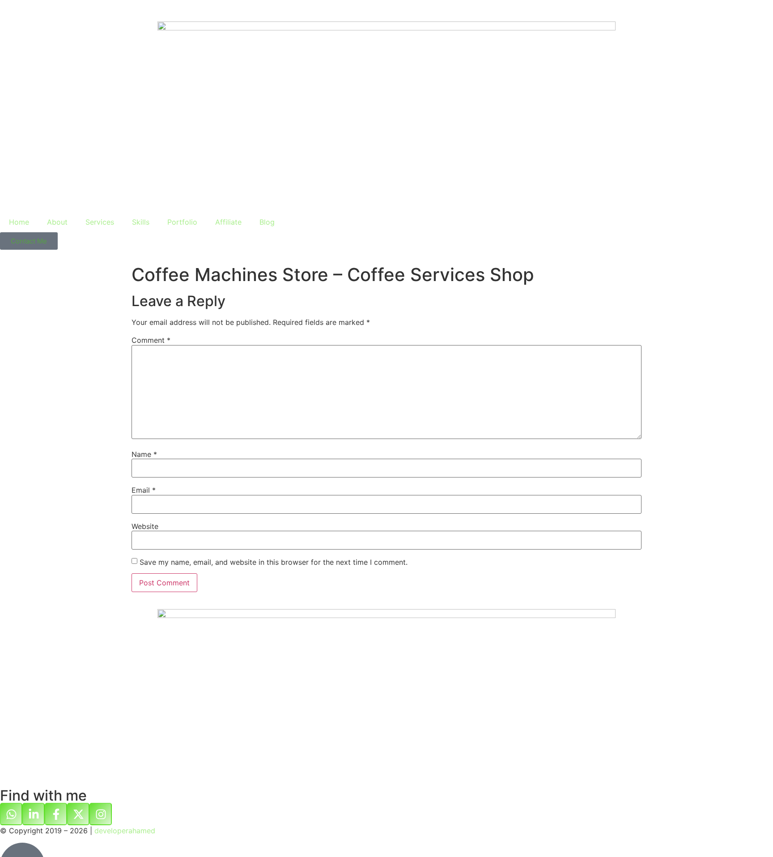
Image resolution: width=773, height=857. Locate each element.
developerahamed (124, 830)
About (57, 221)
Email (144, 490)
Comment (151, 340)
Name (144, 454)
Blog (267, 221)
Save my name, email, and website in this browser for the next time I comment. (274, 562)
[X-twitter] (78, 814)
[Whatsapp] (11, 814)
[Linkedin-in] (33, 814)
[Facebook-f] (56, 814)
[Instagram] (100, 814)
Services (99, 221)
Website (145, 526)
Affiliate (228, 221)
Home (19, 221)
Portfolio (182, 221)
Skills (140, 221)
